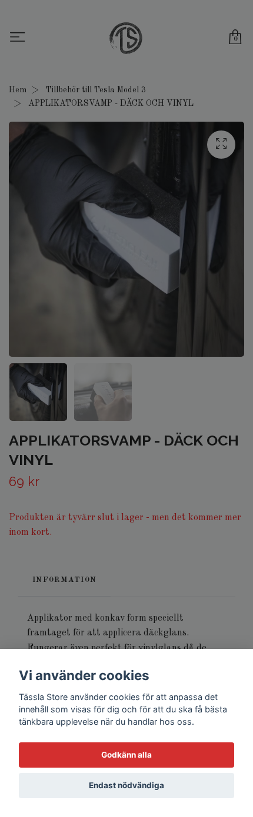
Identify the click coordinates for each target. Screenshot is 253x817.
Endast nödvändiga (126, 785)
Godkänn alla (126, 754)
